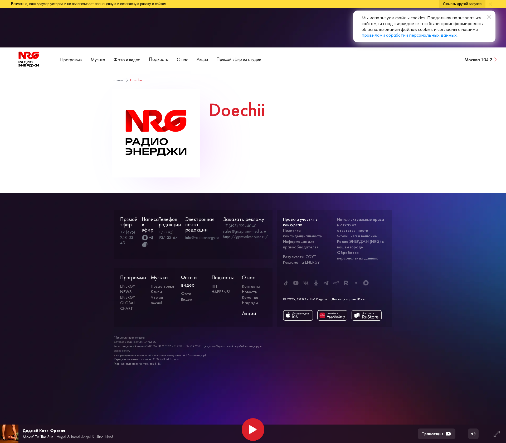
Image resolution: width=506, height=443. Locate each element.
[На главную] (29, 59)
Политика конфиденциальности (302, 233)
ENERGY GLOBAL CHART (127, 303)
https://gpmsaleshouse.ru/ (245, 237)
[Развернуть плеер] (496, 433)
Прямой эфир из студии (238, 59)
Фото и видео (127, 59)
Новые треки (162, 286)
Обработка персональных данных (357, 255)
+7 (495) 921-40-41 (240, 226)
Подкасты (158, 59)
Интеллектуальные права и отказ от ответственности (360, 224)
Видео (186, 299)
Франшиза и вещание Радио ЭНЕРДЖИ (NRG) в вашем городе (360, 241)
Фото (186, 293)
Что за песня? (157, 300)
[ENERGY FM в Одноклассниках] (316, 283)
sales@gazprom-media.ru (244, 231)
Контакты (251, 286)
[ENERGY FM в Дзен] (356, 283)
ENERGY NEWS (127, 289)
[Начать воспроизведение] (253, 429)
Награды (250, 303)
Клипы (156, 292)
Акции (202, 59)
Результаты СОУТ (299, 256)
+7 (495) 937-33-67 (168, 234)
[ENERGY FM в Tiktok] (286, 283)
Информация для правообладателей (301, 244)
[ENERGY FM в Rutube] (346, 283)
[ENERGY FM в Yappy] (336, 283)
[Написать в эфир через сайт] (145, 245)
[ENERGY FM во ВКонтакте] (306, 283)
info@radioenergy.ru (202, 237)
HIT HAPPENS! (221, 289)
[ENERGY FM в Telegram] (326, 283)
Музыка (98, 59)
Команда (250, 297)
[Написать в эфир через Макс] (145, 237)
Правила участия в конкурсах (300, 222)
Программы (71, 59)
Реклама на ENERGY (301, 262)
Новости (249, 292)
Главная (118, 80)
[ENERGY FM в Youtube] (296, 283)
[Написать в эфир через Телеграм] (151, 237)
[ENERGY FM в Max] (366, 283)
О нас (182, 59)
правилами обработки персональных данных (409, 35)
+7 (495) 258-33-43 (127, 237)
